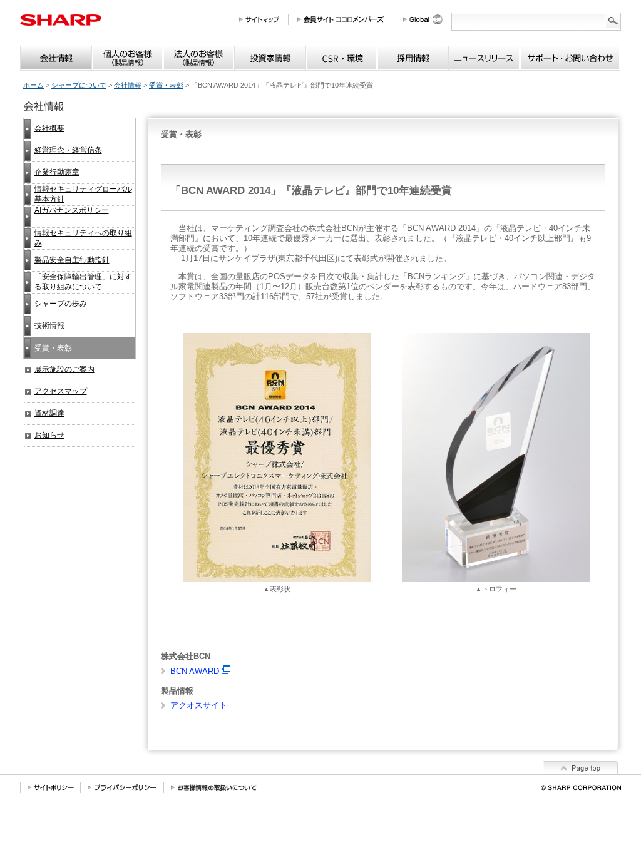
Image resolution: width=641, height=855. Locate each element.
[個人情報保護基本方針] (122, 787)
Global (427, 19)
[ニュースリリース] (484, 58)
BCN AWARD (196, 671)
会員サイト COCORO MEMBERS (345, 19)
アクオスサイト (198, 705)
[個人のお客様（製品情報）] (127, 58)
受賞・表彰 (166, 85)
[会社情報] (56, 58)
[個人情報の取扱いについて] (214, 787)
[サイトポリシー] (51, 787)
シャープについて (78, 85)
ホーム (33, 85)
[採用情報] (412, 58)
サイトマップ (263, 19)
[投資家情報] (270, 58)
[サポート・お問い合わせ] (570, 58)
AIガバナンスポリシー (71, 210)
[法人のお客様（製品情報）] (198, 58)
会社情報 (127, 85)
